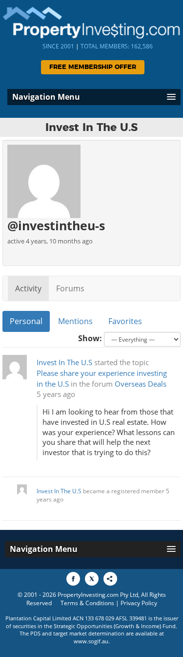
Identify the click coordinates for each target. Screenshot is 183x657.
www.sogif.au (91, 641)
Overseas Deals (140, 384)
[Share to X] (92, 579)
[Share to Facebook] (73, 579)
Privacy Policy (139, 603)
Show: (90, 338)
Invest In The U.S (64, 362)
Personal (26, 321)
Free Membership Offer (92, 67)
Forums (70, 288)
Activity (28, 288)
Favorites (125, 321)
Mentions (75, 321)
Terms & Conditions (87, 603)
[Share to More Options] (110, 579)
